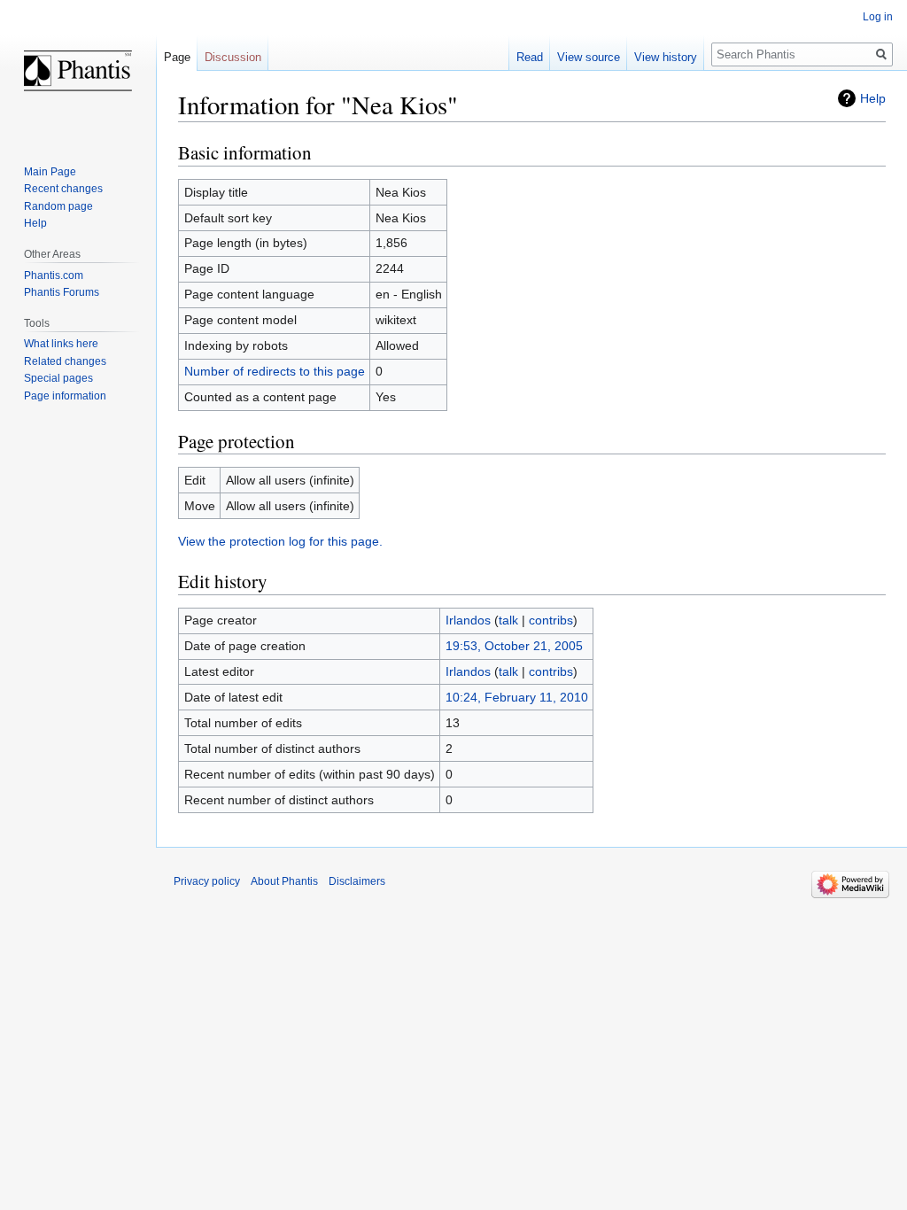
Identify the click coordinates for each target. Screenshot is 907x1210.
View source (588, 57)
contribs (551, 620)
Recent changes (63, 188)
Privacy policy (207, 881)
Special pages (58, 378)
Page (177, 57)
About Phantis (284, 881)
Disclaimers (357, 881)
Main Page (50, 172)
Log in (878, 17)
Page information (65, 396)
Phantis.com (53, 275)
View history (665, 57)
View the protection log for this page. (280, 541)
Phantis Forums (61, 292)
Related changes (65, 361)
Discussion (233, 57)
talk (508, 620)
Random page (58, 206)
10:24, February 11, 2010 (517, 697)
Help (873, 98)
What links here (61, 343)
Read (529, 57)
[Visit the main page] (78, 71)
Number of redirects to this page (274, 371)
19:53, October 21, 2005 (514, 646)
